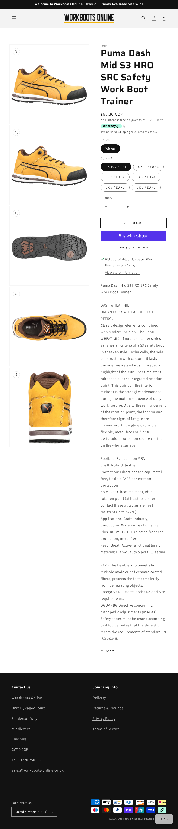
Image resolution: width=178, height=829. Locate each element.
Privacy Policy (103, 718)
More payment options (133, 247)
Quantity (106, 198)
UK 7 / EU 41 (146, 177)
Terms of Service (106, 728)
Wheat (110, 149)
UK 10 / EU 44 (115, 167)
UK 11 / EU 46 (148, 167)
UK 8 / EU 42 (115, 187)
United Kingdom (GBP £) (31, 812)
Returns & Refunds (108, 708)
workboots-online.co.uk (130, 818)
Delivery (99, 697)
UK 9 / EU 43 (146, 187)
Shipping (124, 132)
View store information (122, 272)
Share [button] (110, 651)
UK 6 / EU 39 (115, 177)
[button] (14, 18)
